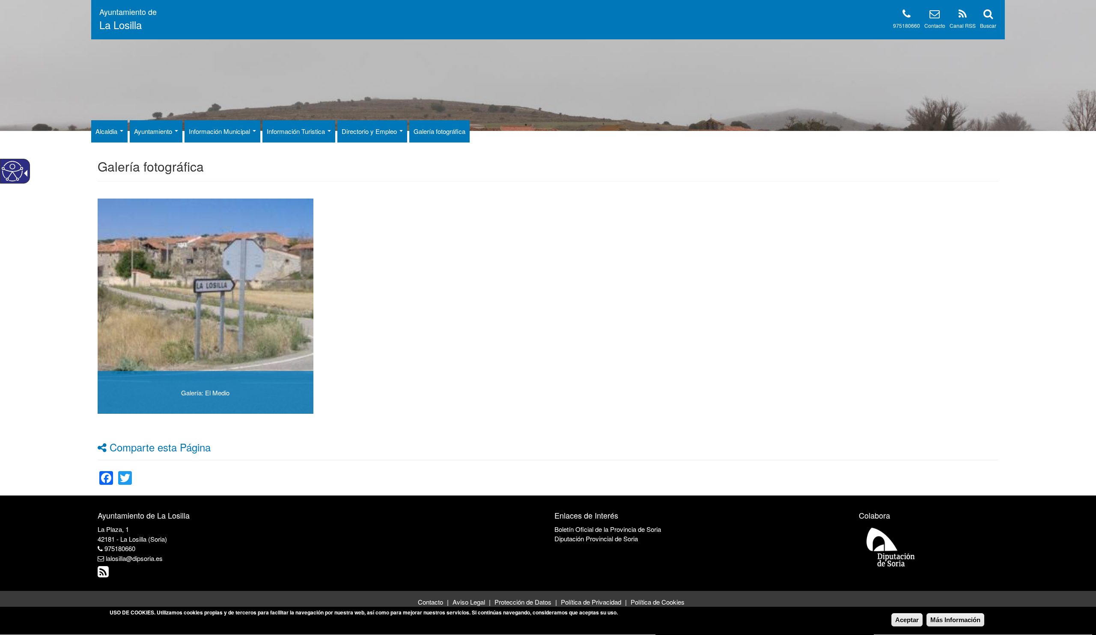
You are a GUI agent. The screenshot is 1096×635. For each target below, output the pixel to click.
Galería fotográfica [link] (439, 131)
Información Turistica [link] (297, 131)
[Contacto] (934, 15)
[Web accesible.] (12, 171)
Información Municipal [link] (220, 131)
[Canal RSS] (963, 15)
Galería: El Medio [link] (205, 392)
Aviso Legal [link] (469, 601)
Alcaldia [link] (107, 131)
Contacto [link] (430, 601)
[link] (106, 472)
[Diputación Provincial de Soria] (891, 546)
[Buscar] (988, 15)
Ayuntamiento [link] (154, 131)
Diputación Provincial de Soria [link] (596, 538)
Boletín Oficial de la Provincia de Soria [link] (607, 529)
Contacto (934, 25)
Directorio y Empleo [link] (370, 131)
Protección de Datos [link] (522, 601)
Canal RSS (963, 25)
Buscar (988, 25)
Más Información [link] (955, 619)
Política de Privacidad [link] (591, 601)
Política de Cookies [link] (658, 601)
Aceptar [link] (907, 619)
